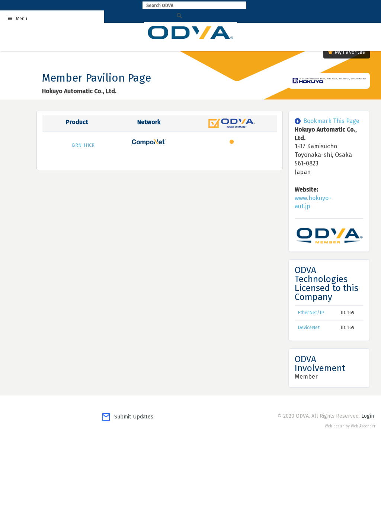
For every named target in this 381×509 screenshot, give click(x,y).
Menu (21, 18)
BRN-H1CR (83, 145)
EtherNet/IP (311, 312)
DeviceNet (309, 327)
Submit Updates (131, 417)
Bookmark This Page (331, 120)
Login (367, 416)
